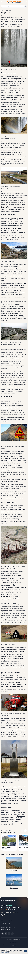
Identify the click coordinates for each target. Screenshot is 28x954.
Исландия (14, 870)
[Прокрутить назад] (22, 830)
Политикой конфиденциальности (7, 952)
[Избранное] (26, 1)
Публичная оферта (14, 942)
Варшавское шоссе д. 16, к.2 (7, 927)
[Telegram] (6, 933)
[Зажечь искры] (25, 899)
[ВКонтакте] (2, 933)
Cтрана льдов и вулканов (6, 848)
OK (25, 950)
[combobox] (13, 6)
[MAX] (12, 933)
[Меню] (1, 1)
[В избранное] (14, 837)
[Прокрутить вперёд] (25, 830)
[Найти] (25, 6)
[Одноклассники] (9, 933)
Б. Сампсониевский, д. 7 (6, 920)
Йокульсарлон (14, 888)
